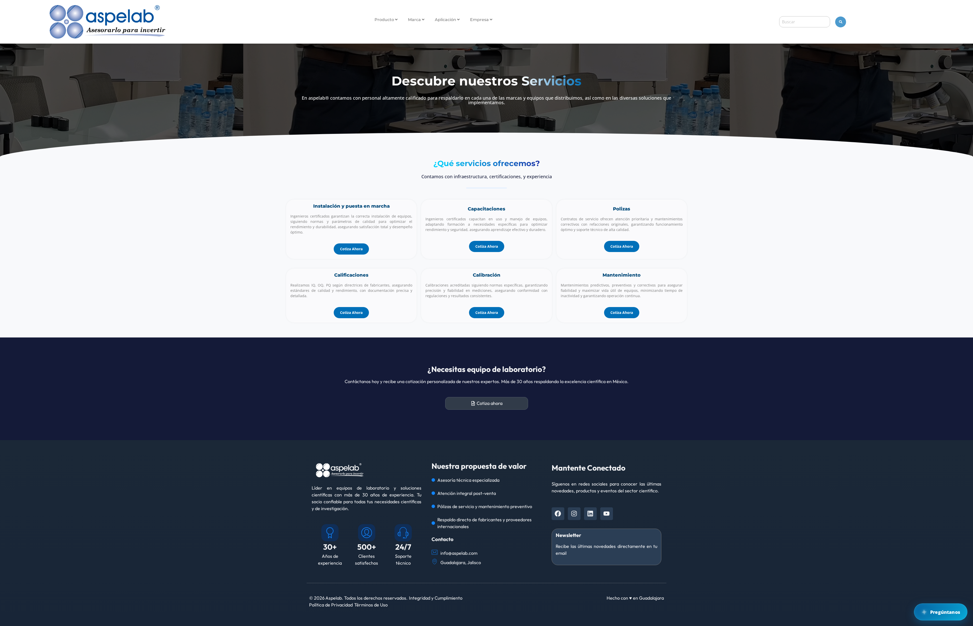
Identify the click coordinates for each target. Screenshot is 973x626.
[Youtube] (606, 513)
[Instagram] (574, 513)
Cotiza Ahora (351, 248)
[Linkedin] (590, 513)
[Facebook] (558, 513)
